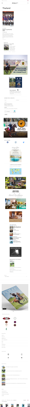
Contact (24, 400)
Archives (5, 275)
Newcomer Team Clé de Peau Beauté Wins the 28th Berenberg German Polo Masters (16, 383)
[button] (4, 39)
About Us (3, 335)
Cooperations (3, 344)
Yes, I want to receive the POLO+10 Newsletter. (11, 108)
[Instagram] (3, 0)
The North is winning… (16, 230)
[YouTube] (6, 0)
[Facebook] (2, 0)
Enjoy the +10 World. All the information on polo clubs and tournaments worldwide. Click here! (15, 167)
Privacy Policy (3, 347)
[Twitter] (4, 0)
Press (2, 341)
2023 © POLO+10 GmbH (9, 400)
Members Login (4, 338)
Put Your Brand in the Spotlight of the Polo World (14, 307)
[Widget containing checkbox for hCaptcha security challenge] (10, 111)
